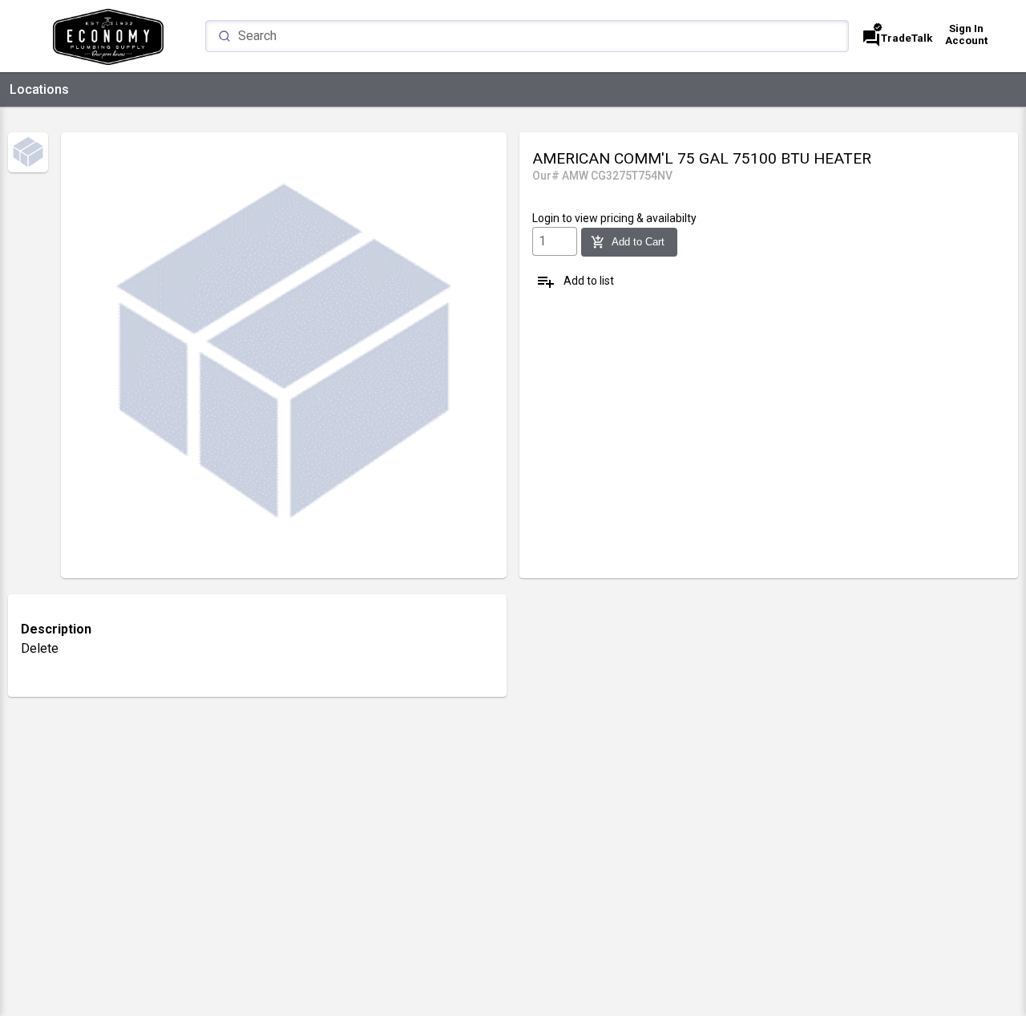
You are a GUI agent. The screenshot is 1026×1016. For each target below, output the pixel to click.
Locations (39, 89)
